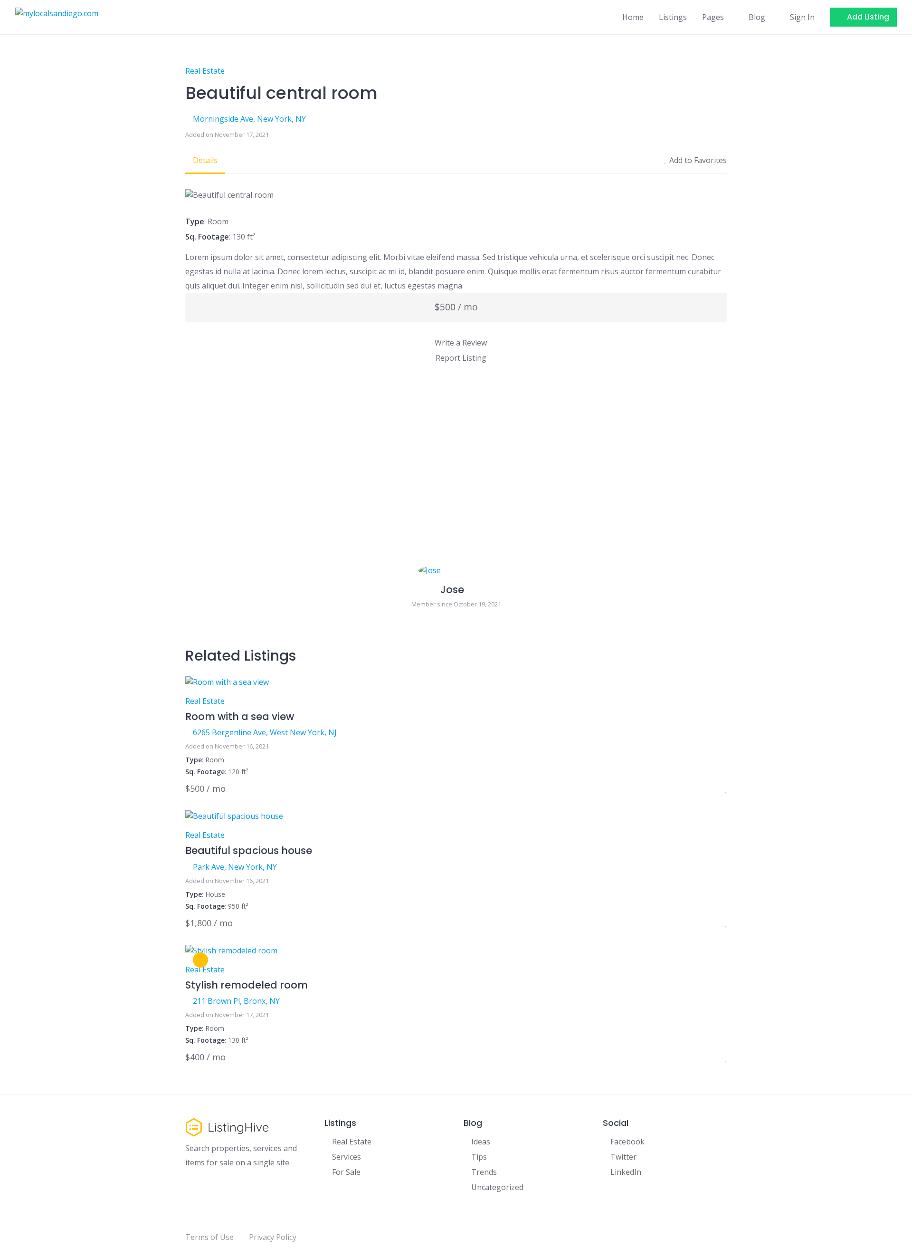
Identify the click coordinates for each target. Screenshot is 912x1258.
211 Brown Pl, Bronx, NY (236, 1001)
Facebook (627, 1141)
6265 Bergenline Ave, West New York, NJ (265, 732)
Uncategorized (497, 1187)
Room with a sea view (239, 716)
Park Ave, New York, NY (235, 867)
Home (633, 17)
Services (346, 1157)
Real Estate (205, 71)
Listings (673, 17)
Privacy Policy (272, 1237)
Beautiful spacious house (248, 850)
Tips (479, 1157)
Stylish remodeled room (246, 985)
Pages (713, 17)
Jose (452, 589)
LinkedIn (625, 1172)
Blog (757, 17)
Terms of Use (209, 1237)
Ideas (480, 1141)
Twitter (623, 1157)
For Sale (346, 1172)
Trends (484, 1172)
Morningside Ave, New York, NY (249, 119)
